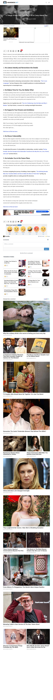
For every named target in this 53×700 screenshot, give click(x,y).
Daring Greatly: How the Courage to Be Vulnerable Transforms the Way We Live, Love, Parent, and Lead (26, 151)
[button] (49, 2)
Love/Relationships (26, 11)
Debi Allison (20, 19)
